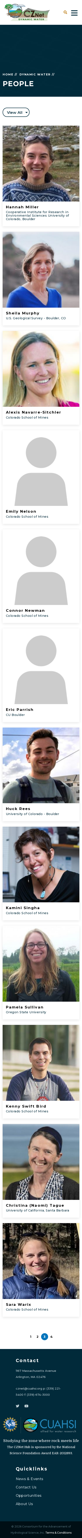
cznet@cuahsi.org (29, 1388)
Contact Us (26, 1487)
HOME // (10, 74)
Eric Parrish (20, 709)
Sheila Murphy (23, 313)
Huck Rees (18, 808)
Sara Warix (18, 1304)
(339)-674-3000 (38, 1394)
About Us (24, 1504)
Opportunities (29, 1495)
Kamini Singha (23, 908)
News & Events (30, 1479)
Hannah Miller (22, 207)
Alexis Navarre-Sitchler (33, 412)
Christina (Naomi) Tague (35, 1205)
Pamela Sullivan (25, 1007)
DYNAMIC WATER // (37, 74)
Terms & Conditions (58, 1532)
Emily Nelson (21, 511)
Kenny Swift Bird (26, 1106)
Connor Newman (25, 610)
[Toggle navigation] (74, 12)
